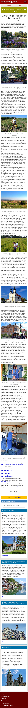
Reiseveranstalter (5, 703)
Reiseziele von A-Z (5, 696)
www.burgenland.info (6, 464)
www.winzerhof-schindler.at (13, 487)
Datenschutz (4, 701)
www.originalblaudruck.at (7, 476)
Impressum (3, 698)
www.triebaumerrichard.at (7, 472)
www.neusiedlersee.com (17, 464)
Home (2, 694)
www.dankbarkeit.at (5, 481)
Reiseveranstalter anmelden (7, 705)
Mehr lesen (5, 555)
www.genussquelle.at (6, 475)
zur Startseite (16, 497)
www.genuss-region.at (6, 470)
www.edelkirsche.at (5, 473)
